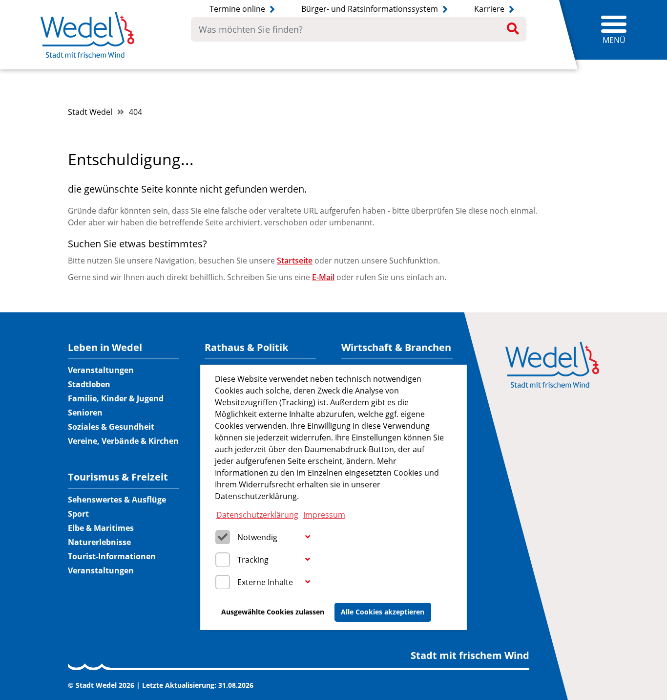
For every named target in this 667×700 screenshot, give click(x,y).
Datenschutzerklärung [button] (257, 514)
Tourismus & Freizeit (118, 477)
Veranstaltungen (101, 370)
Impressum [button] (324, 514)
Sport (78, 513)
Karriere (490, 8)
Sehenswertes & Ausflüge (117, 499)
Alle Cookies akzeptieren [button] (382, 611)
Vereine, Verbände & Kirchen (123, 441)
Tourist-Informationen (112, 556)
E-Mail (323, 277)
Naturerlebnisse (99, 542)
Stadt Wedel (90, 112)
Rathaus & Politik (246, 347)
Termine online (238, 8)
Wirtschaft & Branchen (396, 347)
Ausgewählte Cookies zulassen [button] (272, 611)
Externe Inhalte (265, 581)
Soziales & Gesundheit (111, 426)
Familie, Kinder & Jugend (116, 398)
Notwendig (257, 536)
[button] (307, 537)
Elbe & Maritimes (101, 528)
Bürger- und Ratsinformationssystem (370, 8)
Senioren (85, 412)
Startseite (295, 260)
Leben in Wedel (105, 347)
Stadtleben (89, 384)
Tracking (253, 559)
